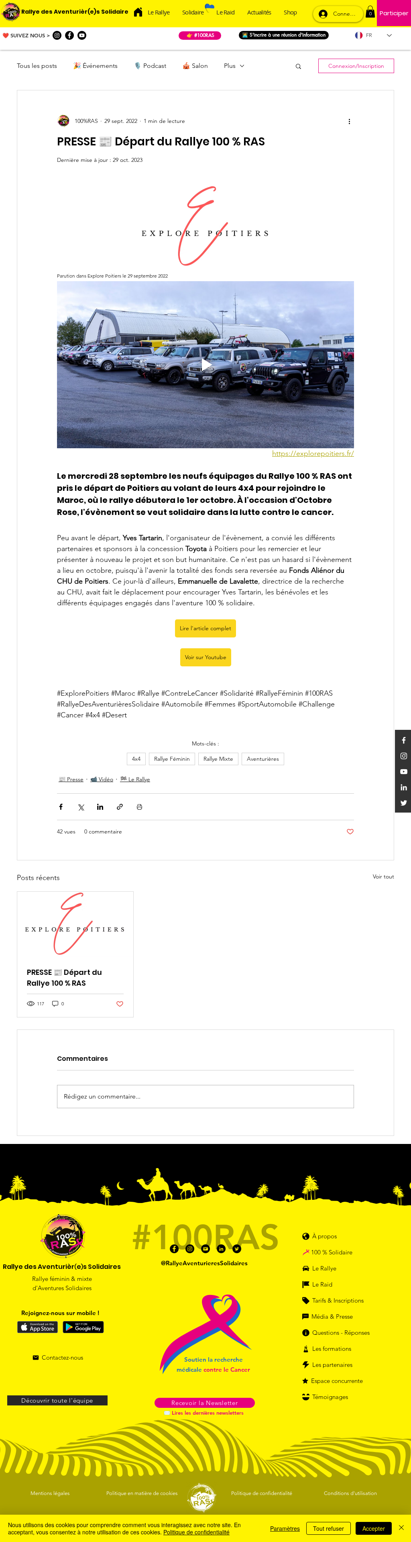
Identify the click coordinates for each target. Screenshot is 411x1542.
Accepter (373, 1528)
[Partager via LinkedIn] (100, 807)
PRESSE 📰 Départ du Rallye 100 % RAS (64, 977)
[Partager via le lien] (120, 807)
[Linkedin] (403, 787)
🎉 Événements (95, 65)
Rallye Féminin (172, 758)
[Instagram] (57, 35)
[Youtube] (81, 35)
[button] (370, 12)
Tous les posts (37, 65)
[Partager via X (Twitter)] (80, 807)
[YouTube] (403, 771)
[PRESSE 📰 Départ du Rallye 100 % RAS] (75, 924)
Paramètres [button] (285, 1528)
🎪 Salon (195, 65)
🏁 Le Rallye (135, 779)
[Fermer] (401, 1528)
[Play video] (205, 364)
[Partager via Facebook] (61, 807)
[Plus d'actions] (349, 121)
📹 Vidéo (101, 779)
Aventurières (263, 758)
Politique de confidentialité (196, 1532)
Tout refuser (328, 1528)
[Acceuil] (138, 12)
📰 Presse (71, 779)
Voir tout (383, 876)
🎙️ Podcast (150, 65)
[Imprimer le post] (139, 807)
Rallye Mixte (218, 758)
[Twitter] (403, 803)
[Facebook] (69, 35)
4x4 (136, 758)
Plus (230, 65)
